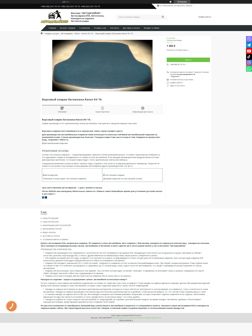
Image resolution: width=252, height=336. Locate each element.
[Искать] (162, 17)
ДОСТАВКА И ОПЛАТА (51, 236)
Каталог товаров (67, 28)
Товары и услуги (51, 33)
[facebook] (43, 198)
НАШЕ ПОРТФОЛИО (51, 222)
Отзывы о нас (100, 28)
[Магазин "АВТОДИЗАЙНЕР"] (55, 16)
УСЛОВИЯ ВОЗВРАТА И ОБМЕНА (55, 239)
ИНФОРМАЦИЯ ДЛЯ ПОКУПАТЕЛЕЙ (57, 225)
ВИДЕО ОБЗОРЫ (49, 232)
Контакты (114, 28)
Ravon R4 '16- (88, 33)
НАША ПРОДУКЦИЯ (50, 218)
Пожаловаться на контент (124, 318)
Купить (188, 59)
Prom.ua (138, 315)
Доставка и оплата (131, 28)
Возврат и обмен (151, 28)
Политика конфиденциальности (148, 318)
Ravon (77, 33)
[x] (46, 198)
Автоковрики (67, 33)
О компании (84, 28)
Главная (52, 28)
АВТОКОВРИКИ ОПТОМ (52, 229)
